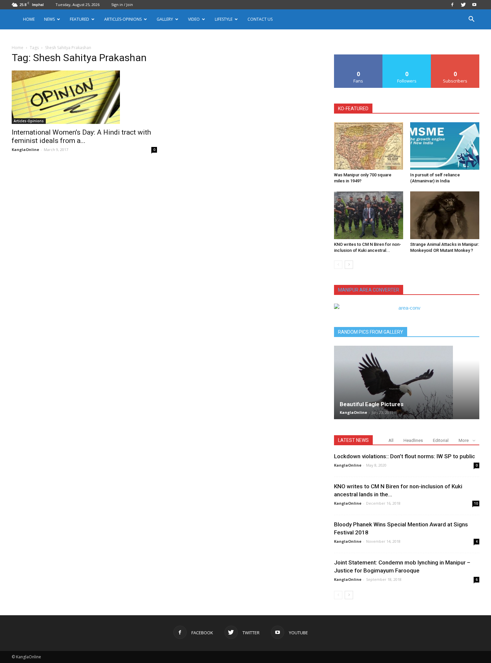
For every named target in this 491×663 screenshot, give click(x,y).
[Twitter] (463, 4)
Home (29, 19)
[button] (471, 20)
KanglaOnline (25, 149)
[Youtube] (474, 4)
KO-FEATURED (353, 108)
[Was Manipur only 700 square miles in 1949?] (368, 146)
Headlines (413, 440)
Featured (79, 19)
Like (358, 56)
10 (476, 503)
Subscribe (455, 56)
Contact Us (260, 19)
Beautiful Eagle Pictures (371, 404)
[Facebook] (452, 4)
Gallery (165, 19)
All (390, 440)
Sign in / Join (122, 4)
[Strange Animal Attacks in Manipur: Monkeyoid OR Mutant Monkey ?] (444, 215)
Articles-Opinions (123, 19)
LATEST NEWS (353, 440)
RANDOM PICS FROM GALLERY (370, 332)
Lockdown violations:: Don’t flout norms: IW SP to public (404, 456)
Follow (407, 56)
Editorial (441, 440)
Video (194, 19)
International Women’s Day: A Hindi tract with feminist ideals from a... (81, 136)
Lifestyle (223, 19)
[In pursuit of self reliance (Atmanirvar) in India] (444, 146)
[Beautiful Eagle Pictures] (406, 382)
